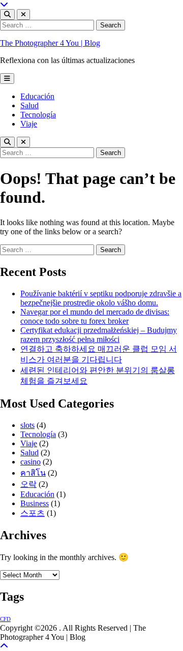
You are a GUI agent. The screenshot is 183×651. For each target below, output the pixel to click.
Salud (29, 105)
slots (27, 425)
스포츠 (32, 513)
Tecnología (38, 114)
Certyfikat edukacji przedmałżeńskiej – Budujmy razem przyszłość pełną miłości (98, 335)
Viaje (28, 123)
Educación (37, 96)
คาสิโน (33, 473)
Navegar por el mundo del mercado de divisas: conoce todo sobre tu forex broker (94, 316)
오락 (28, 484)
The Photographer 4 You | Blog (50, 43)
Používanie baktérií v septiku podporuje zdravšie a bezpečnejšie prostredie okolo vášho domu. (100, 298)
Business (34, 503)
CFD (5, 619)
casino (30, 461)
